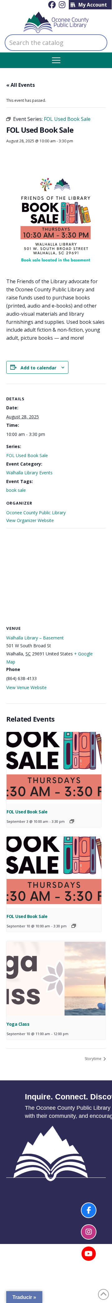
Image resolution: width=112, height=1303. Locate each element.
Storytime (93, 1058)
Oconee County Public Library (36, 513)
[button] (56, 60)
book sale (16, 490)
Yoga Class (18, 1024)
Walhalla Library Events (29, 473)
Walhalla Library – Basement (35, 638)
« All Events (20, 84)
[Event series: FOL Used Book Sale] (72, 821)
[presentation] (54, 767)
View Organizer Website (30, 520)
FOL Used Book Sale (27, 455)
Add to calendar (38, 368)
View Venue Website (26, 687)
